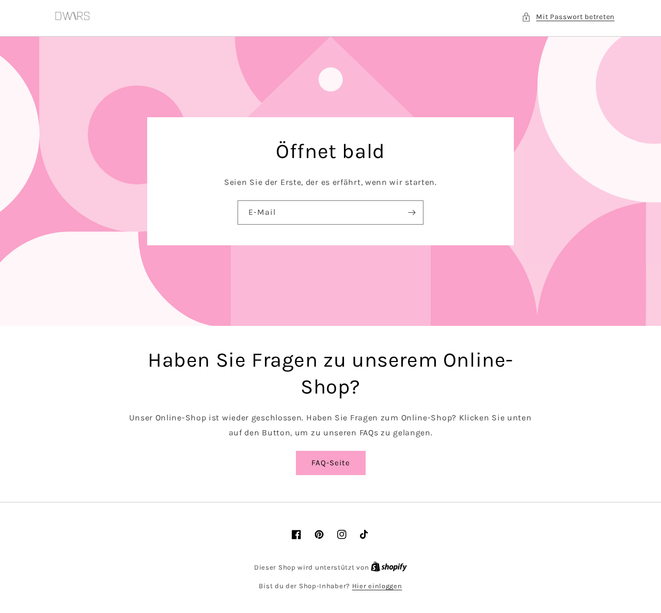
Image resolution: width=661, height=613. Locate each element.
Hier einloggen (377, 586)
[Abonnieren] (411, 212)
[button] (568, 16)
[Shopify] (389, 567)
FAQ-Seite (330, 462)
